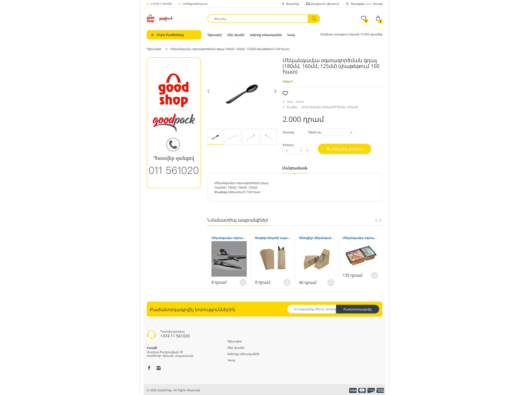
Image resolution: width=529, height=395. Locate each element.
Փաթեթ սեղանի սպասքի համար (273, 238)
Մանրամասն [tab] (294, 167)
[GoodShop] (160, 18)
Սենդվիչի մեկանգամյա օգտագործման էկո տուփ (316, 238)
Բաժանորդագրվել (357, 309)
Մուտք (377, 4)
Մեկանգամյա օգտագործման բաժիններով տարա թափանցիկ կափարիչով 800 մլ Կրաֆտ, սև (360, 238)
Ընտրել (288, 132)
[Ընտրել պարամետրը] (243, 282)
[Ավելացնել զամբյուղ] (287, 282)
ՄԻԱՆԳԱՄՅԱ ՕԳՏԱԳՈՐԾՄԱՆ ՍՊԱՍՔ (329, 107)
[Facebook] (149, 368)
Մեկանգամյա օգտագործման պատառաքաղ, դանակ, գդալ (229, 238)
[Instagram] (158, 368)
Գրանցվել (357, 4)
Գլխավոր (154, 49)
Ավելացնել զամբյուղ (347, 149)
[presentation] (376, 220)
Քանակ (288, 145)
